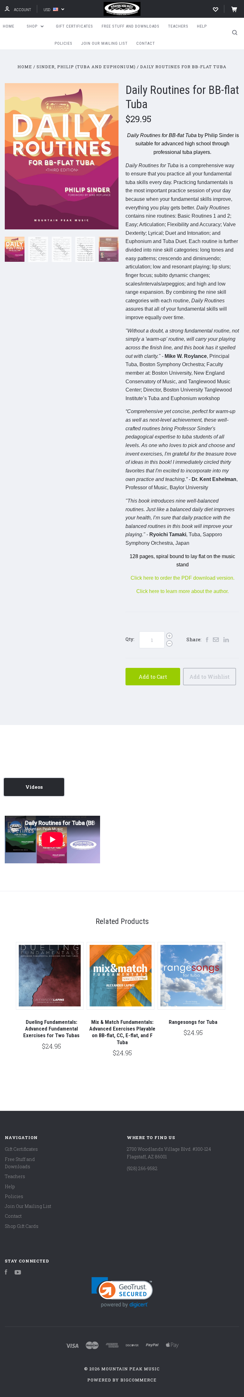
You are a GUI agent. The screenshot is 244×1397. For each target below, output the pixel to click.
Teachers (178, 26)
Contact (145, 43)
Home (8, 26)
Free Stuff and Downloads (130, 26)
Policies (63, 43)
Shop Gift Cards (21, 1226)
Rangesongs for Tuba (193, 1022)
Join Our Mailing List (104, 43)
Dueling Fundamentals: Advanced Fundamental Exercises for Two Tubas (51, 1029)
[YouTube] (18, 1273)
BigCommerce (138, 1380)
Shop (33, 26)
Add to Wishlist (209, 676)
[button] (122, 1292)
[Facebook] (6, 1273)
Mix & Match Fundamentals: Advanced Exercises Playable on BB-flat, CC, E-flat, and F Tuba (122, 1032)
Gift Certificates (74, 26)
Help (202, 26)
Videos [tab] (34, 787)
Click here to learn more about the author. (182, 591)
